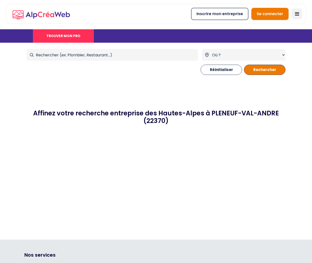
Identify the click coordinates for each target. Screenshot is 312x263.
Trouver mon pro (63, 35)
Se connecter (270, 14)
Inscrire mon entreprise (219, 14)
